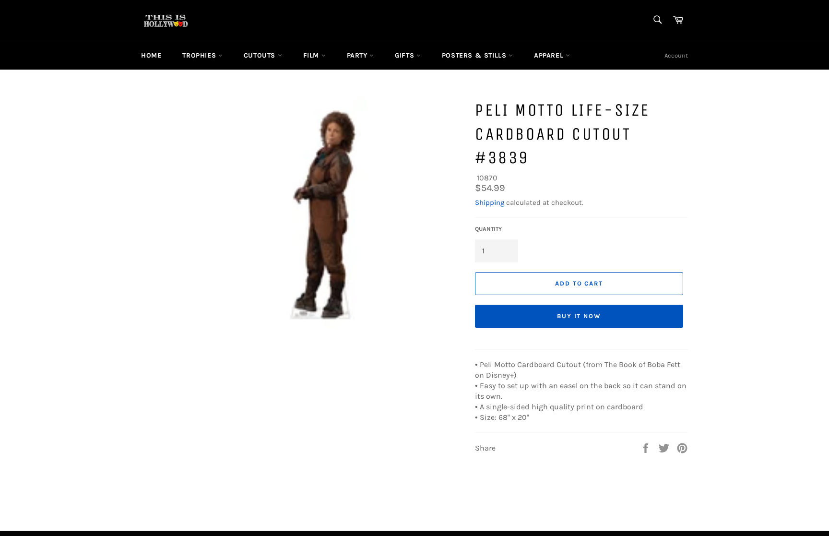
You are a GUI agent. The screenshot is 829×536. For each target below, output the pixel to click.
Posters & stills (475, 55)
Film (312, 55)
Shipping (489, 202)
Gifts (405, 55)
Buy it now (579, 316)
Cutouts (261, 55)
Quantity (488, 229)
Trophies (200, 55)
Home (151, 55)
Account (676, 55)
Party (358, 55)
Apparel (550, 55)
